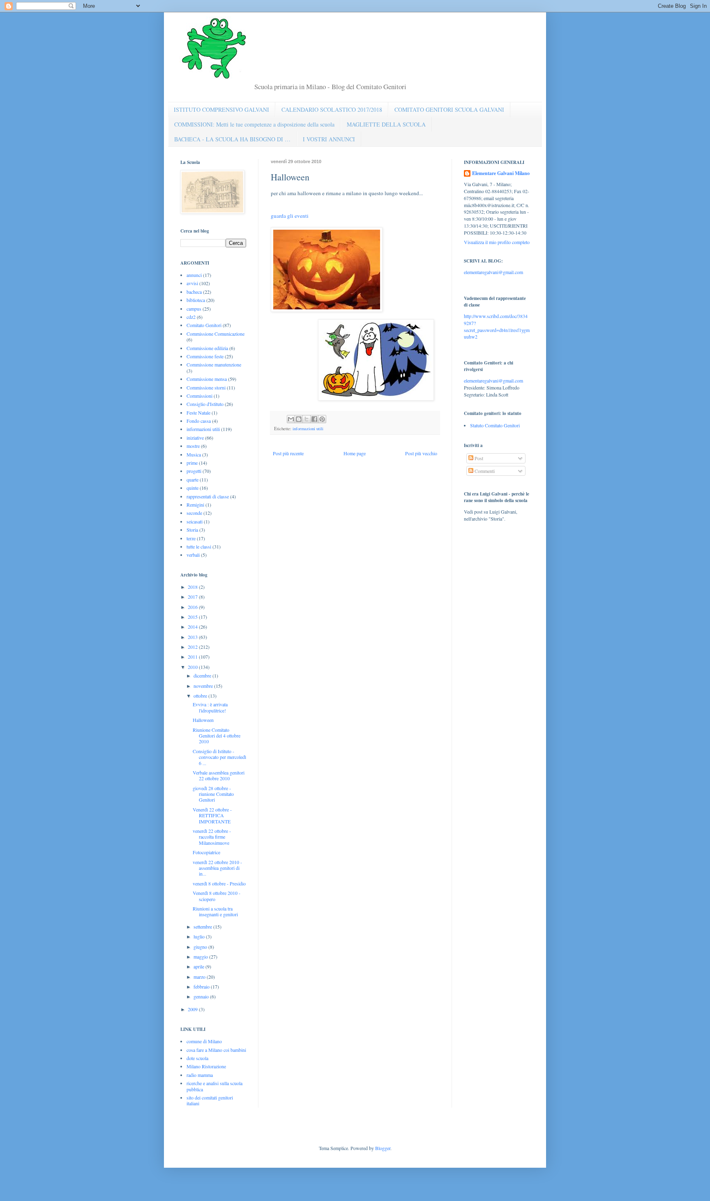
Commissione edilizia (207, 348)
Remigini (195, 504)
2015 (193, 616)
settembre (203, 926)
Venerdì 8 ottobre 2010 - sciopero (216, 896)
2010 (193, 667)
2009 (193, 1009)
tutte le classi (199, 546)
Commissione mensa (207, 379)
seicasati (195, 521)
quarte (192, 479)
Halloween (203, 720)
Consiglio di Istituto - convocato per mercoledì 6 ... (219, 757)
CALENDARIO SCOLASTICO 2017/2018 (331, 109)
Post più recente (288, 453)
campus (194, 308)
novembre (204, 685)
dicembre (203, 675)
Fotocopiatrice (206, 852)
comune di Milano (204, 1041)
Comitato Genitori (204, 325)
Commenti (484, 471)
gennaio (202, 996)
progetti (194, 471)
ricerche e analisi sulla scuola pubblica (214, 1086)
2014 (193, 626)
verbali (193, 554)
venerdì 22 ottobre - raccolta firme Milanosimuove (212, 837)
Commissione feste (205, 356)
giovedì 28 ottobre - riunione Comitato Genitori (213, 794)
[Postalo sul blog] (299, 419)
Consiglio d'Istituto (205, 404)
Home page (354, 453)
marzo (200, 976)
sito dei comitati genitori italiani (210, 1100)
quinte (192, 487)
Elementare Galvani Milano (501, 173)
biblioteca (196, 300)
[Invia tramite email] (291, 419)
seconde (194, 512)
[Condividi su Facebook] (314, 419)
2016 (193, 607)
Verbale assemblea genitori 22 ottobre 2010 (218, 775)
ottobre (201, 695)
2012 (193, 646)
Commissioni (199, 395)
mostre (193, 446)
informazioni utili (308, 428)
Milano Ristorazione (206, 1066)
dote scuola (197, 1058)
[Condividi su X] (306, 419)
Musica (194, 454)
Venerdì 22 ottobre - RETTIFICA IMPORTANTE (212, 815)
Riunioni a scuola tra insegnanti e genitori (215, 911)
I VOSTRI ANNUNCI (329, 139)
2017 (193, 596)
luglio (200, 936)
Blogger (382, 1148)
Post (478, 458)
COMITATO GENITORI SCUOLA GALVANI (449, 109)
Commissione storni (206, 387)
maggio (201, 956)
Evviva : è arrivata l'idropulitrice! (210, 707)
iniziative (195, 437)
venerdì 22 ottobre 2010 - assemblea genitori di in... (217, 868)
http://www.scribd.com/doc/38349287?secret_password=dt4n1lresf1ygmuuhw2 (497, 326)
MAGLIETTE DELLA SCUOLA (386, 124)
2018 (193, 586)
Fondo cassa (199, 420)
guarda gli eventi (290, 215)
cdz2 (191, 317)
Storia (192, 529)
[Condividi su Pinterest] (322, 419)
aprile (199, 966)
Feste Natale (198, 412)
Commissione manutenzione (214, 364)
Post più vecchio (421, 453)
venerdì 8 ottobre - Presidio (219, 883)
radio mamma (200, 1075)
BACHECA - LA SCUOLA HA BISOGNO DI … (232, 139)
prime (192, 462)
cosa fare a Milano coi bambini (216, 1050)
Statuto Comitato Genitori (495, 425)
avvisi (192, 283)
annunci (194, 275)
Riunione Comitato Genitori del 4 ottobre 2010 (216, 735)
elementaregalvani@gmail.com (493, 272)
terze (191, 538)
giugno (201, 946)
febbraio (202, 986)
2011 (193, 656)
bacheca (194, 291)
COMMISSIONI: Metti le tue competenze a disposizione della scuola (254, 124)
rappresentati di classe (208, 496)
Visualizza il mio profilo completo (497, 242)
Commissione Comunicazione (215, 333)
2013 (193, 637)
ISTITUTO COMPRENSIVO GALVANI (221, 109)
